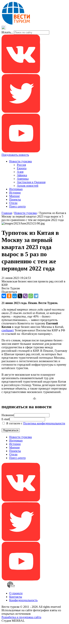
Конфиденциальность (23, 600)
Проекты (15, 199)
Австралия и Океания (31, 182)
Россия (21, 164)
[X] (20, 296)
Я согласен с (35, 423)
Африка (22, 175)
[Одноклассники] (9, 296)
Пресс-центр (17, 206)
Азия (20, 171)
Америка (23, 178)
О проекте (16, 593)
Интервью (16, 189)
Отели (13, 203)
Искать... (7, 32)
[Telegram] (36, 296)
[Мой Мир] (14, 296)
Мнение (14, 196)
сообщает (8, 330)
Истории (15, 192)
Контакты (15, 596)
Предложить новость (15, 154)
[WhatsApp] (30, 296)
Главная (7, 213)
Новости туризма (20, 161)
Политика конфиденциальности (44, 423)
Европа (21, 168)
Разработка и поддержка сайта (21, 617)
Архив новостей (27, 185)
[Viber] (25, 296)
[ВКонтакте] (4, 296)
